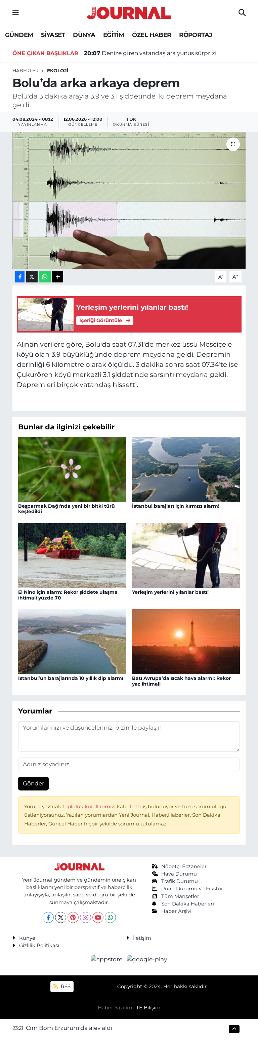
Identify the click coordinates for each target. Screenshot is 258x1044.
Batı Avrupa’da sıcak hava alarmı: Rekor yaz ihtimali (181, 681)
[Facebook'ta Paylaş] (20, 276)
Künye (27, 938)
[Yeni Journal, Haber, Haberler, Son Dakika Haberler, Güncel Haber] (129, 12)
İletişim (142, 938)
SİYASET (53, 35)
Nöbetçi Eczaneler (184, 866)
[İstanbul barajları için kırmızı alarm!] (186, 468)
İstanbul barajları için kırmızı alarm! (175, 506)
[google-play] (147, 959)
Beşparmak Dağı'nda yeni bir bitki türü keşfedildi (66, 509)
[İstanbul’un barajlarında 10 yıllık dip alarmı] (72, 641)
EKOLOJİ (58, 71)
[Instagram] (85, 917)
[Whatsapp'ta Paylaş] (45, 276)
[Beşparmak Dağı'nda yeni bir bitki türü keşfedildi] (72, 468)
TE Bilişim (148, 1008)
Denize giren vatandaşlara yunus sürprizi (150, 53)
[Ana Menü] (15, 12)
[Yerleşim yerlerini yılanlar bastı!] (186, 555)
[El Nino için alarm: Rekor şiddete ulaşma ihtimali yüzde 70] (72, 555)
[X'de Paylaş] (32, 276)
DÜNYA (84, 35)
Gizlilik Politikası (39, 945)
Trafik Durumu (179, 881)
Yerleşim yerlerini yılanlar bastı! (170, 592)
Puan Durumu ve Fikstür (192, 889)
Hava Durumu (179, 874)
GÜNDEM (19, 35)
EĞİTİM (113, 35)
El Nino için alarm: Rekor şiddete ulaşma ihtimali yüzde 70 (68, 595)
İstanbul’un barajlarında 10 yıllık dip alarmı (70, 678)
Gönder (33, 783)
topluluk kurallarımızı (89, 807)
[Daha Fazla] (57, 276)
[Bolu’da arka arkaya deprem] (129, 200)
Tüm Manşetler (180, 896)
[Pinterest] (73, 917)
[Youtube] (97, 917)
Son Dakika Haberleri (187, 904)
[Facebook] (48, 917)
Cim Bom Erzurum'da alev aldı (69, 1027)
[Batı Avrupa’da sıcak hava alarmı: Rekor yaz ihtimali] (186, 641)
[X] (60, 917)
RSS (65, 986)
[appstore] (107, 959)
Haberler (25, 71)
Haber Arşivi (176, 911)
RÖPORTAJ (195, 35)
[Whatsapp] (110, 917)
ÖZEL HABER (151, 35)
